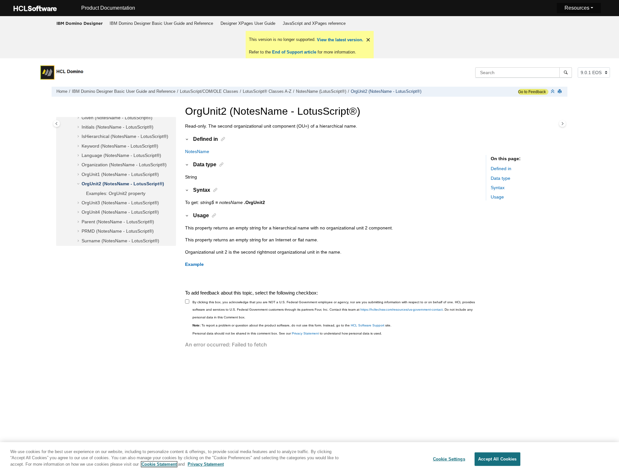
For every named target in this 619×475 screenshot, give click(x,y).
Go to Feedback (532, 92)
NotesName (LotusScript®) (321, 91)
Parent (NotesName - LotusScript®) (118, 221)
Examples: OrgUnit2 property (115, 193)
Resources (577, 8)
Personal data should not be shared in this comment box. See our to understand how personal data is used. (287, 333)
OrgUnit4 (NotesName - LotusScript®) (120, 212)
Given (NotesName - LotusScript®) (117, 117)
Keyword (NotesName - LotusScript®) (120, 146)
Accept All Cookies (497, 459)
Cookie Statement (159, 464)
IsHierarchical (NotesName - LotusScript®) (125, 136)
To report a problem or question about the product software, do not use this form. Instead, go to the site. (291, 325)
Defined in (501, 168)
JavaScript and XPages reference (314, 23)
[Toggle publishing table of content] (56, 123)
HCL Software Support (367, 325)
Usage (497, 197)
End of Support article (294, 52)
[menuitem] (161, 23)
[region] (309, 458)
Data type (500, 178)
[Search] (565, 72)
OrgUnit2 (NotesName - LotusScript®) (386, 91)
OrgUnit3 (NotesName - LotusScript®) (120, 203)
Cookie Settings (449, 459)
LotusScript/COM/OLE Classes (209, 91)
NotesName (197, 151)
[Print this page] (560, 91)
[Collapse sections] (553, 91)
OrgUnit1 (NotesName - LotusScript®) (120, 174)
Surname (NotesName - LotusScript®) (120, 240)
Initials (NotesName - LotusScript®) (117, 127)
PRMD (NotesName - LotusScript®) (118, 231)
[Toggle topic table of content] (562, 123)
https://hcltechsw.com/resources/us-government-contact (401, 309)
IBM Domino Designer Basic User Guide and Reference (161, 23)
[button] (79, 118)
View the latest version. (339, 39)
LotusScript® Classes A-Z (267, 91)
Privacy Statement (305, 333)
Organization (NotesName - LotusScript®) (124, 165)
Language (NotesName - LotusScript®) (121, 155)
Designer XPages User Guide (248, 23)
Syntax (498, 187)
